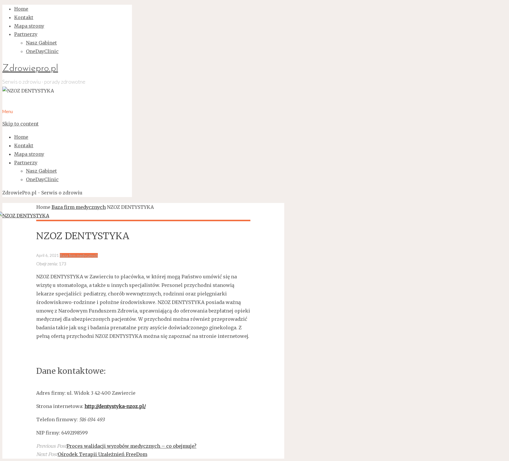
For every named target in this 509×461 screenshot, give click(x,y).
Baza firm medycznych (79, 207)
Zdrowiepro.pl (30, 68)
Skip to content (20, 124)
